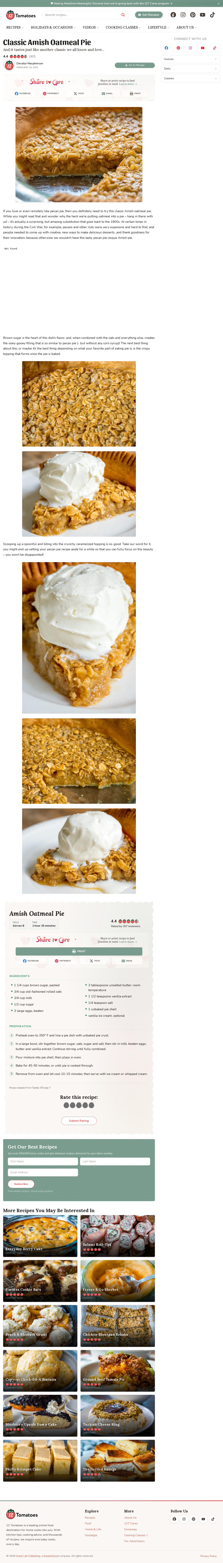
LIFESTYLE (157, 27)
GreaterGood (51, 1556)
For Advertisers (134, 1541)
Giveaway (130, 1529)
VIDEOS (89, 27)
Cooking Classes (134, 1535)
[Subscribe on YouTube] (202, 48)
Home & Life (93, 1529)
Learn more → (128, 84)
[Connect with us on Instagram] (190, 48)
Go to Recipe (136, 65)
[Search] (123, 15)
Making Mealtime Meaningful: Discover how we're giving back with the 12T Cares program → (113, 3)
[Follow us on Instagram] (183, 14)
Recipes (90, 1518)
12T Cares (131, 1523)
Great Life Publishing (28, 1556)
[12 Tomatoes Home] (22, 1514)
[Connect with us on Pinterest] (178, 48)
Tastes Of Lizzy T (41, 1087)
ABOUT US (185, 27)
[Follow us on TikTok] (212, 14)
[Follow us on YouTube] (202, 14)
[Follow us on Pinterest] (193, 14)
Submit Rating (79, 1121)
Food (88, 1523)
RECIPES (13, 27)
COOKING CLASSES (122, 27)
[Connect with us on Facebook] (166, 48)
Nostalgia (91, 1535)
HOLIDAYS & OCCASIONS (52, 27)
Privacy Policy (208, 1556)
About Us (130, 1518)
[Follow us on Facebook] (173, 14)
